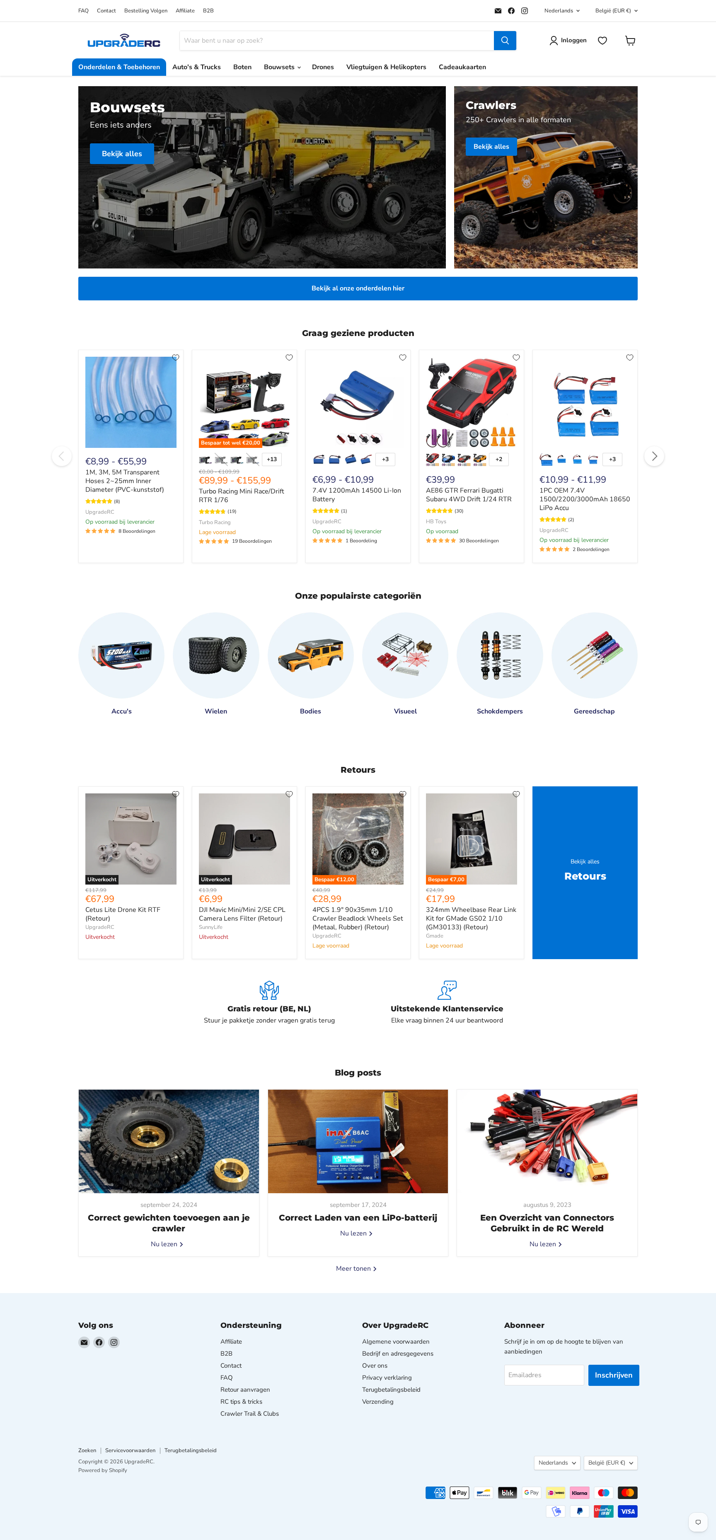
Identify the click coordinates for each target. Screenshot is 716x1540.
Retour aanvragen (245, 1389)
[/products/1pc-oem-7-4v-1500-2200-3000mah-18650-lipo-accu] (585, 402)
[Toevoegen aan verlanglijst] (175, 357)
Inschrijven (614, 1375)
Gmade (434, 936)
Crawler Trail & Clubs (249, 1413)
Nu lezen (165, 1244)
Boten (242, 67)
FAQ (83, 11)
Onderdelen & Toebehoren (119, 67)
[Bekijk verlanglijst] (602, 40)
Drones (323, 67)
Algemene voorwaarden (396, 1341)
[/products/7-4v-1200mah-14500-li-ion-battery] (358, 402)
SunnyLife (211, 927)
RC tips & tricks (241, 1401)
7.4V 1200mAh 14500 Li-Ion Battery (356, 495)
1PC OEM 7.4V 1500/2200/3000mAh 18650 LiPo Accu (584, 499)
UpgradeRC (99, 512)
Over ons (374, 1365)
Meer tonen (354, 1268)
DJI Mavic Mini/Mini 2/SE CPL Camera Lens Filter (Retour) (242, 914)
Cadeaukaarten (462, 67)
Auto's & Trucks (196, 67)
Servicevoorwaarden (130, 1450)
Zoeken (87, 1450)
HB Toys (436, 521)
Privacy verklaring (387, 1377)
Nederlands (558, 11)
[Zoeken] (505, 40)
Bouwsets (280, 67)
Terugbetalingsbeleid (391, 1389)
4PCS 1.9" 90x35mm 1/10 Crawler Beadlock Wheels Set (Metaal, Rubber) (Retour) (357, 918)
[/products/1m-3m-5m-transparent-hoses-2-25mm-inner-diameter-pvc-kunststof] (131, 402)
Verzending (378, 1401)
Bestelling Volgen (145, 11)
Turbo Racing (215, 522)
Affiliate (185, 11)
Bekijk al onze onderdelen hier (358, 288)
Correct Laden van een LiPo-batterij (358, 1218)
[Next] (654, 456)
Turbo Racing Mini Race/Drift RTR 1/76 (241, 496)
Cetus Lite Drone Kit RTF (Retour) (122, 914)
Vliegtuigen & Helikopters (386, 67)
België (613, 11)
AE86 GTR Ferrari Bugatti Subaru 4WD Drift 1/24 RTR (469, 495)
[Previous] (62, 456)
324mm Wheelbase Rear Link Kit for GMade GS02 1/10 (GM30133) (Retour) (471, 918)
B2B (208, 11)
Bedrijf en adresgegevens (397, 1353)
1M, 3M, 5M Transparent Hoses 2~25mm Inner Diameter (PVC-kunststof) (124, 481)
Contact (106, 11)
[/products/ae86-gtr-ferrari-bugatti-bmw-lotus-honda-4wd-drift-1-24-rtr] (471, 402)
